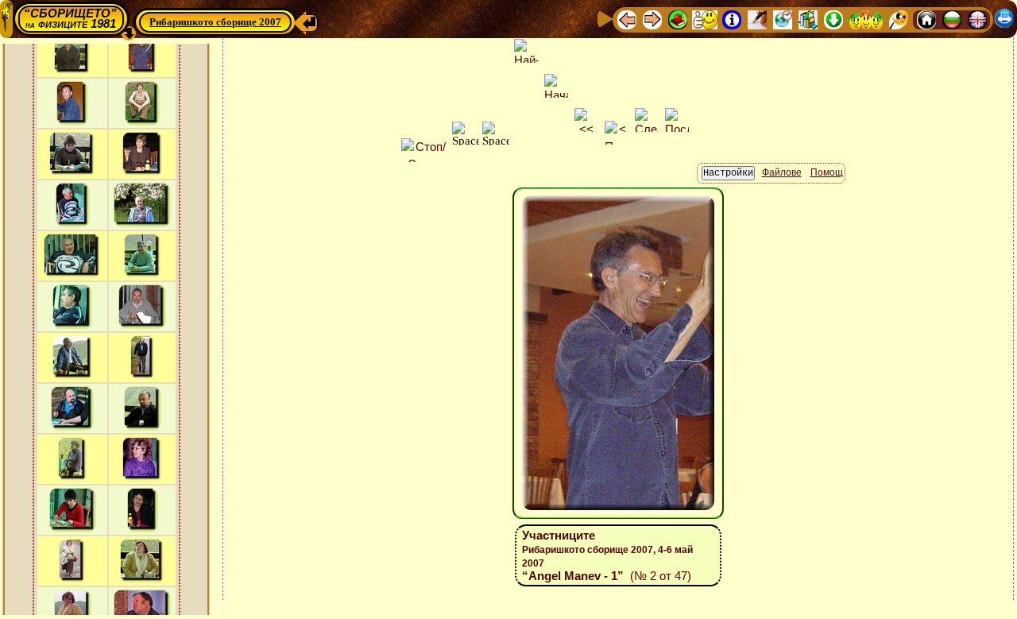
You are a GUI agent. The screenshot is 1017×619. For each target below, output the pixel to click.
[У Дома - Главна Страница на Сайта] (926, 18)
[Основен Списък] (677, 18)
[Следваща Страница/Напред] (652, 18)
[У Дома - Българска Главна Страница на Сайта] (951, 18)
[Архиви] (808, 18)
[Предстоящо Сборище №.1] (704, 18)
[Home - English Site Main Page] (977, 18)
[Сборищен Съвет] (866, 18)
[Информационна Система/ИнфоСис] (731, 18)
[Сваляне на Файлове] (833, 18)
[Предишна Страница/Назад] (626, 18)
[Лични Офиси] (757, 18)
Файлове (782, 172)
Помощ (826, 172)
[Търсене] (898, 18)
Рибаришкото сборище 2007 (215, 22)
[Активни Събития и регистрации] (782, 18)
